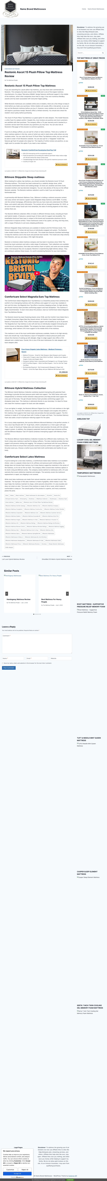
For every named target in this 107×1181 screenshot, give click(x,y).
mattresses (53, 498)
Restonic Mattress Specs (12, 533)
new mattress (9, 502)
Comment (6, 636)
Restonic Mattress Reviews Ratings (37, 526)
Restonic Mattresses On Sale (35, 540)
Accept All (17, 1173)
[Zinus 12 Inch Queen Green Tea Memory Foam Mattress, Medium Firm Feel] (91, 69)
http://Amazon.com (91, 32)
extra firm (57, 495)
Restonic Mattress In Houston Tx (49, 519)
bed (6, 495)
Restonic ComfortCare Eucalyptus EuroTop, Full (38, 150)
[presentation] (19, 585)
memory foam (63, 498)
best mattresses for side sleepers (35, 495)
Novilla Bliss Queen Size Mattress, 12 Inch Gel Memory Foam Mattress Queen (91, 146)
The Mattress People (12, 80)
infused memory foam (11, 498)
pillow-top (19, 502)
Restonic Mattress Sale (12, 530)
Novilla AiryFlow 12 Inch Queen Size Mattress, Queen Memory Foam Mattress (91, 360)
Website (53, 658)
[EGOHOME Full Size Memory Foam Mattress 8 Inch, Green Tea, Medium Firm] (91, 245)
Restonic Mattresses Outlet (53, 540)
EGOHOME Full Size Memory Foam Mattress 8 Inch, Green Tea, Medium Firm (91, 254)
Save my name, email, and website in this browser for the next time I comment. (28, 663)
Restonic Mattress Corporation (14, 512)
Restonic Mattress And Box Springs (15, 505)
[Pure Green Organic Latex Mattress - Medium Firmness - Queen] (13, 355)
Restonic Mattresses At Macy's (14, 537)
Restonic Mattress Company (50, 505)
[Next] (67, 594)
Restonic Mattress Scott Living (29, 530)
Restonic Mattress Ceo (33, 505)
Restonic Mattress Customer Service (50, 512)
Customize (10, 1170)
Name (5, 658)
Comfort (49, 495)
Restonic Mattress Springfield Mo (31, 533)
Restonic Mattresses (48, 533)
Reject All (25, 1170)
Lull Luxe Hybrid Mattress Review (13, 558)
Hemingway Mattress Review (18, 599)
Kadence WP (72, 1176)
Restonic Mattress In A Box (30, 519)
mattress (31, 498)
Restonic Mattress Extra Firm (50, 516)
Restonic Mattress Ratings (27, 523)
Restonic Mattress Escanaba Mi (31, 516)
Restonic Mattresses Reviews (31, 544)
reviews (44, 544)
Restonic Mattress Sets (46, 530)
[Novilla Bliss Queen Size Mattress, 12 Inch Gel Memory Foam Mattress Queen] (91, 137)
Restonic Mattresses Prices (13, 544)
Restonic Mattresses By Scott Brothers (36, 537)
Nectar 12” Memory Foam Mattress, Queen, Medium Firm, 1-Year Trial (91, 395)
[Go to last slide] (6, 594)
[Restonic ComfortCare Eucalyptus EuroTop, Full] (13, 154)
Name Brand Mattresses (96, 9)
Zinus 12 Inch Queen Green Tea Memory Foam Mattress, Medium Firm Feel (91, 78)
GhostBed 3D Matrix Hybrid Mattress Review (57, 558)
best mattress (20, 495)
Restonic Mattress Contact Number (54, 509)
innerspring (23, 498)
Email (29, 658)
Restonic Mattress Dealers (12, 516)
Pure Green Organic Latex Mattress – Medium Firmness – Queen (42, 350)
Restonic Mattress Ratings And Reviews (48, 523)
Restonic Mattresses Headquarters (15, 540)
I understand (70, 1179)
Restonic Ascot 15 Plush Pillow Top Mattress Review (38, 502)
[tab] (33, 614)
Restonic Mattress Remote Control (15, 526)
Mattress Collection (42, 498)
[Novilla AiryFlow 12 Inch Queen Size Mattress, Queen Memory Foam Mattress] (91, 351)
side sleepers (9, 547)
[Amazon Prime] (91, 82)
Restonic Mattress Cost (31, 512)
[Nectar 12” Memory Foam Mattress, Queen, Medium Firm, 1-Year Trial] (91, 386)
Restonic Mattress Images (12, 519)
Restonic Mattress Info (11, 523)
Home (84, 9)
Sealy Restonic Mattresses (56, 544)
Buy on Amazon (62, 164)
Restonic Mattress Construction (33, 509)
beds (12, 495)
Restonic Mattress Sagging (56, 526)
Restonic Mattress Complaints (13, 509)
